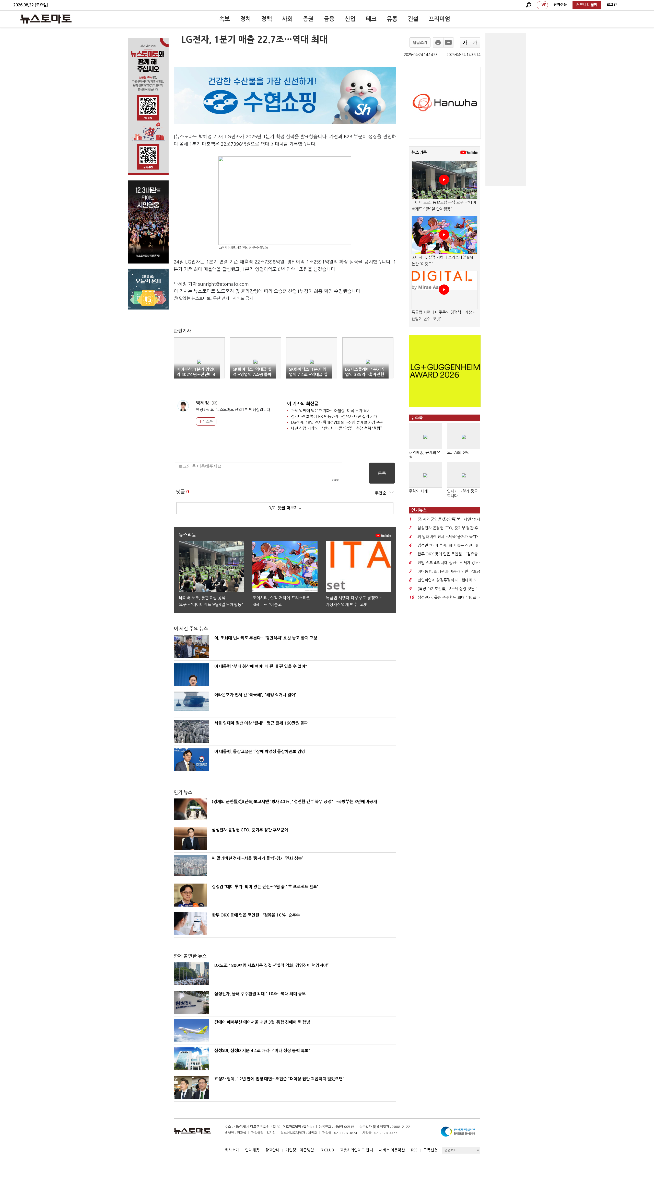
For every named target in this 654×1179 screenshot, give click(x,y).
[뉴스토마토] (46, 19)
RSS (414, 1150)
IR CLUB (327, 1150)
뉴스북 (207, 421)
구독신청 (430, 1150)
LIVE (542, 5)
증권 (308, 19)
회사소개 (232, 1150)
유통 (392, 19)
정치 (245, 19)
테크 (371, 19)
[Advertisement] (505, 109)
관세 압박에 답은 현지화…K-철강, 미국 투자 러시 (330, 411)
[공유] (448, 42)
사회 (287, 19)
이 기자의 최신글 (302, 404)
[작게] (475, 42)
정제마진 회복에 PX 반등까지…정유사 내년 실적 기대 (334, 416)
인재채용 (252, 1150)
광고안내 (272, 1150)
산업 (350, 19)
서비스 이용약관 (392, 1150)
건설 (413, 19)
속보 (224, 19)
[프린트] (438, 42)
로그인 (612, 4)
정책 (266, 19)
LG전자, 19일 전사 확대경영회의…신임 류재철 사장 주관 (337, 422)
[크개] (465, 42)
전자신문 (560, 4)
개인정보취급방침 (299, 1150)
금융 (329, 19)
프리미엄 (439, 19)
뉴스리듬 (419, 152)
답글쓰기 (420, 42)
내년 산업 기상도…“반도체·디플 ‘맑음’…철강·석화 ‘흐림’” (336, 428)
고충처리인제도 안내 (356, 1150)
